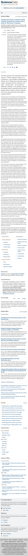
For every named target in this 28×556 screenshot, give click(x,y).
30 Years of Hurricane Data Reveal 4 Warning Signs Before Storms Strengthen (13, 389)
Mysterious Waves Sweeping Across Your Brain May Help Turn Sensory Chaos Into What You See (14, 475)
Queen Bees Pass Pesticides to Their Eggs (12, 412)
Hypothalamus (21, 256)
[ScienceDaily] (9, 2)
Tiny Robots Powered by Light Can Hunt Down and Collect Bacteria (14, 470)
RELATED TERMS (19, 236)
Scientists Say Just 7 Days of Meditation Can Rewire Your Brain (14, 494)
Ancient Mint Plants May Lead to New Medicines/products (10, 359)
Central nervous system (21, 250)
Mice (5, 262)
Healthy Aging (7, 247)
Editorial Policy (12, 541)
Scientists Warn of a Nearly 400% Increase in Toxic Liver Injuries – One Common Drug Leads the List (14, 386)
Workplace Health (6, 435)
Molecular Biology (8, 266)
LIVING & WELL (4, 447)
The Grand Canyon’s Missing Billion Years (12, 424)
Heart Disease (7, 244)
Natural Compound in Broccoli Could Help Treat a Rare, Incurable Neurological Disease (14, 393)
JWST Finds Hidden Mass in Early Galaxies (12, 408)
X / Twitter (5, 522)
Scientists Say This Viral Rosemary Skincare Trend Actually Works (13, 318)
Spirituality (4, 443)
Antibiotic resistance (22, 245)
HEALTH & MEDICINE (5, 430)
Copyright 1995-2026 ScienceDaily (9, 543)
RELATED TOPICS (5, 236)
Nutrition (4, 454)
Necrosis (20, 258)
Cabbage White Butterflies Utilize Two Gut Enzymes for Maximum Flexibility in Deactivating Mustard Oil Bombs (13, 370)
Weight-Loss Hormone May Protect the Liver (12, 416)
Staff (10, 539)
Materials (3, 274)
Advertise (20, 539)
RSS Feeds (5, 510)
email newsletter (20, 8)
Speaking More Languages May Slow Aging (12, 406)
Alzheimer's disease (22, 239)
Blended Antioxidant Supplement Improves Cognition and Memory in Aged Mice (11, 329)
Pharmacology (5, 433)
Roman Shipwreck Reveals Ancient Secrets (12, 418)
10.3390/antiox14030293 (8, 293)
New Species (7, 264)
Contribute (14, 539)
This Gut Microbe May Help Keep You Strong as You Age (14, 467)
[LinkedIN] (14, 67)
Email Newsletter (7, 508)
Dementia (6, 252)
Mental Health (7, 256)
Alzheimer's (6, 254)
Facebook (5, 520)
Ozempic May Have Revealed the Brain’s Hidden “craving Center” (13, 479)
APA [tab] (19, 298)
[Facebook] (8, 67)
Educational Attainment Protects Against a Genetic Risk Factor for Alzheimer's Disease (13, 339)
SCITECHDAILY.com (10, 382)
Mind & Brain (5, 249)
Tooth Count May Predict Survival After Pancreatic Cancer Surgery (13, 463)
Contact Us (5, 535)
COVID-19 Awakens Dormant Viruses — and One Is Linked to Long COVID (14, 487)
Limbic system (21, 253)
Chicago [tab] (24, 298)
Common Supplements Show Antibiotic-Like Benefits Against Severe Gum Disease (13, 397)
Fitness (3, 437)
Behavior (4, 445)
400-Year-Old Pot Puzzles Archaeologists (11, 414)
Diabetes (6, 242)
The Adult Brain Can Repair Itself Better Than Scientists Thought (12, 482)
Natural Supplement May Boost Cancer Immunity (13, 410)
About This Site (4, 539)
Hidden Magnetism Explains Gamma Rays (12, 422)
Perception (4, 441)
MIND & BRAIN (4, 439)
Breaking (3, 402)
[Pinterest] (12, 67)
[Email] (17, 67)
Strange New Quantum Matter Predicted (11, 420)
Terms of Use (20, 541)
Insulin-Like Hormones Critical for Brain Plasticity (13, 349)
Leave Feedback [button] (7, 533)
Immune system (21, 247)
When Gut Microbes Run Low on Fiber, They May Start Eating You (14, 490)
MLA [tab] (14, 298)
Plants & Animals (6, 259)
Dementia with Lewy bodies (22, 242)
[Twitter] (10, 67)
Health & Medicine (6, 239)
